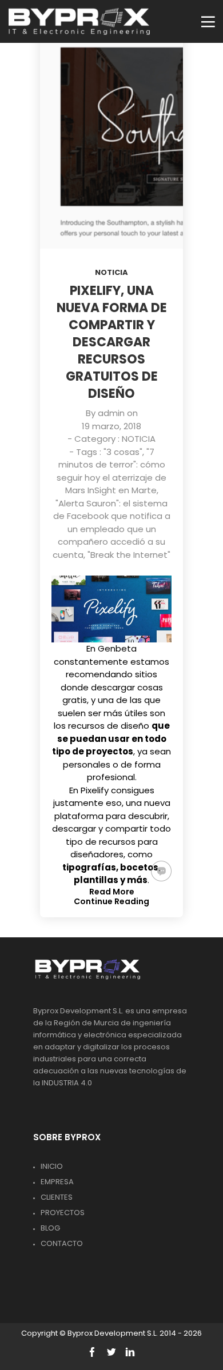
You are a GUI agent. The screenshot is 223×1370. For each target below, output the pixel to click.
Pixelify (95, 790)
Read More (111, 891)
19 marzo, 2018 (111, 426)
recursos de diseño (108, 726)
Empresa (57, 1181)
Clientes (57, 1197)
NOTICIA (111, 272)
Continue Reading (111, 901)
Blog (50, 1228)
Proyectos (63, 1212)
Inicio (52, 1166)
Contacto (62, 1243)
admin (111, 413)
